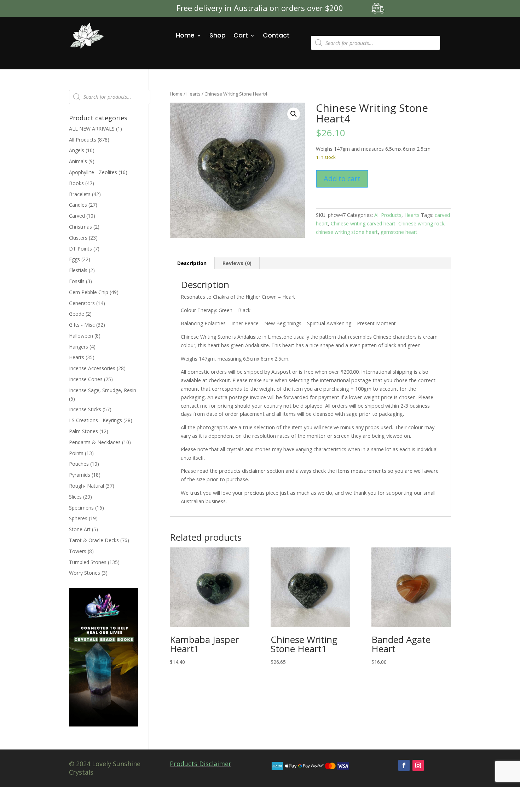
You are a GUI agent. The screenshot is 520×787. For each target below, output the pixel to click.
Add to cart (342, 178)
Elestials (78, 270)
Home (185, 35)
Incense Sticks (85, 409)
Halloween (81, 335)
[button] (293, 114)
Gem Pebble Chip (88, 292)
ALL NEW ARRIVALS (92, 128)
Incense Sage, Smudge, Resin (102, 390)
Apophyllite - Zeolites (93, 172)
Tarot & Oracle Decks (94, 540)
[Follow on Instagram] (418, 765)
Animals (78, 161)
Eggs (74, 259)
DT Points (80, 248)
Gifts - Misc (82, 324)
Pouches (79, 463)
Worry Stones (84, 572)
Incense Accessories (92, 368)
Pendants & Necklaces (95, 442)
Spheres (78, 518)
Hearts (193, 94)
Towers (77, 551)
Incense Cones (86, 379)
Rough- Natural (86, 485)
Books (76, 183)
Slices (75, 496)
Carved (77, 215)
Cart (240, 35)
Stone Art (80, 529)
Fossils (77, 281)
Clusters (78, 237)
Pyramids (79, 474)
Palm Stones (83, 431)
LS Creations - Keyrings (95, 420)
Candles (78, 204)
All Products (387, 215)
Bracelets (80, 194)
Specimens (81, 507)
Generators (82, 303)
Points (76, 453)
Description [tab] (192, 263)
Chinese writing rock (421, 223)
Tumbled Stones (87, 562)
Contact (276, 35)
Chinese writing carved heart (363, 223)
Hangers (78, 346)
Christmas (80, 226)
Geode (76, 313)
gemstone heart (399, 232)
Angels (76, 150)
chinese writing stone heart (347, 232)
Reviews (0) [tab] (237, 263)
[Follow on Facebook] (404, 765)
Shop (217, 35)
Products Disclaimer (200, 763)
